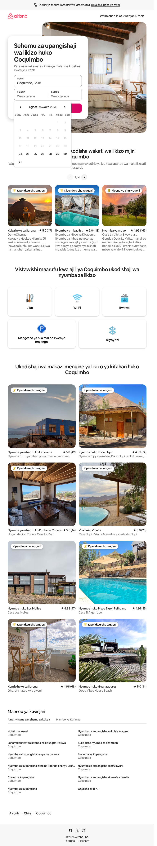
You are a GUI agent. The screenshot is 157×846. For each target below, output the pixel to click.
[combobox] (48, 83)
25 (27, 154)
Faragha (70, 841)
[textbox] (31, 96)
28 (50, 154)
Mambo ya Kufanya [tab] (68, 719)
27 (42, 154)
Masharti (83, 841)
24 (20, 154)
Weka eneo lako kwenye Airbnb (122, 16)
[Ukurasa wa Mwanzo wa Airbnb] (17, 16)
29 (57, 154)
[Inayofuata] (84, 177)
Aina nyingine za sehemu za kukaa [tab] (29, 719)
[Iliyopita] (70, 177)
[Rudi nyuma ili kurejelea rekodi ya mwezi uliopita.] (21, 107)
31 (20, 161)
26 (35, 154)
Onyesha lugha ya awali (105, 5)
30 (65, 154)
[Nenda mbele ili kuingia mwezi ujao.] (65, 107)
